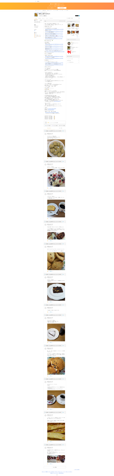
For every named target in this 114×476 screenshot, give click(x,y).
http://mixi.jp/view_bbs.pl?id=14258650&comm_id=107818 (54, 49)
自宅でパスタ (69, 34)
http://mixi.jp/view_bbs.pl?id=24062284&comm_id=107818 (54, 58)
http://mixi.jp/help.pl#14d (52, 108)
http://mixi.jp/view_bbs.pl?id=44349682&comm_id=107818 (54, 56)
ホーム (35, 12)
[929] (48, 193)
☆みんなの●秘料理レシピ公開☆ (77, 28)
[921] (48, 381)
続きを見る (54, 355)
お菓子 (36, 37)
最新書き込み (44, 10)
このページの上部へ (77, 469)
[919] (48, 447)
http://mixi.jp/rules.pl (51, 109)
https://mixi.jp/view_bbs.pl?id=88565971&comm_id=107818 (54, 29)
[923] (48, 317)
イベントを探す (66, 10)
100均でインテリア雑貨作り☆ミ (69, 28)
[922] (48, 348)
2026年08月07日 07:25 (50, 448)
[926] (48, 246)
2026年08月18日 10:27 (50, 318)
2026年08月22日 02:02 (50, 247)
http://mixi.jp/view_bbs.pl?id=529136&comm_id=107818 (53, 38)
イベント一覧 (61, 10)
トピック (43, 18)
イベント (47, 18)
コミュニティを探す (55, 10)
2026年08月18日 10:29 (50, 308)
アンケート (51, 18)
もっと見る (55, 467)
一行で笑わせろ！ (73, 51)
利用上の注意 (69, 60)
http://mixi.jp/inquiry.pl (57, 101)
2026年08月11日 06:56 (50, 382)
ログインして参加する (43, 15)
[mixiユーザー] (45, 134)
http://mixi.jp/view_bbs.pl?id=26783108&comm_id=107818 (54, 64)
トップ (36, 18)
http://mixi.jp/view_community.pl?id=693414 (52, 112)
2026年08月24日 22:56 (50, 134)
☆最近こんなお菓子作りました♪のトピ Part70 (53, 161)
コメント (52, 158)
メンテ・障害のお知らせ (70, 62)
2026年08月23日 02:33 (50, 194)
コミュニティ (38, 12)
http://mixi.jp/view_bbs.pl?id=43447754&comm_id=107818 (55, 51)
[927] (48, 224)
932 (64, 161)
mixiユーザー (51, 133)
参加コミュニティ (49, 10)
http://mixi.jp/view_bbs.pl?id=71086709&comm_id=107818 (54, 44)
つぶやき (39, 18)
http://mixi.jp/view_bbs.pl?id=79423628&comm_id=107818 (54, 36)
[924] (48, 307)
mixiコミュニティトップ (38, 10)
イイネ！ (49, 158)
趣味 (41, 12)
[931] (48, 133)
